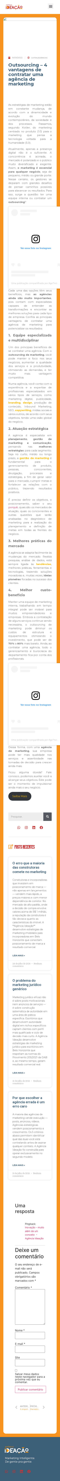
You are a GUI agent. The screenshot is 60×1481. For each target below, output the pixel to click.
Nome (20, 1330)
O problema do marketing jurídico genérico (26, 985)
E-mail (20, 1343)
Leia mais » (18, 955)
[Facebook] (41, 827)
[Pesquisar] (47, 816)
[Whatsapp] (19, 827)
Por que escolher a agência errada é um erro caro (28, 1102)
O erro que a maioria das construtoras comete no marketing (29, 867)
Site (17, 1357)
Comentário (23, 1287)
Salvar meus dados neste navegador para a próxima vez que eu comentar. (30, 1378)
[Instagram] (26, 827)
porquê (13, 507)
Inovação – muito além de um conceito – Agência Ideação (34, 1233)
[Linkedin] (33, 827)
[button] (50, 6)
